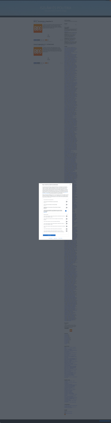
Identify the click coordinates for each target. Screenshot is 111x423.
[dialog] (55, 211)
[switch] (66, 201)
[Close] (70, 185)
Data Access (55, 238)
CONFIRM (49, 235)
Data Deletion (50, 238)
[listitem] (55, 199)
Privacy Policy (60, 238)
